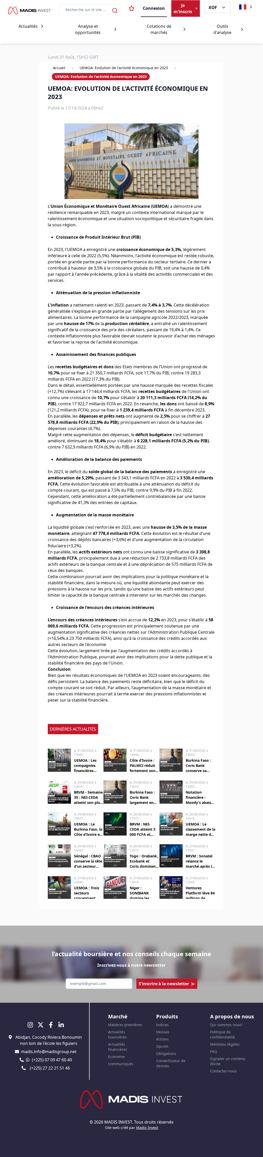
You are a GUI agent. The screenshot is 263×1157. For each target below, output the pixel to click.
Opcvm (162, 1046)
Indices (162, 1024)
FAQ (213, 1051)
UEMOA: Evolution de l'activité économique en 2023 (124, 67)
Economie (116, 1056)
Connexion (154, 8)
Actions (162, 1039)
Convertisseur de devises (170, 1063)
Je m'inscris (183, 8)
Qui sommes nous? (226, 1024)
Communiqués (120, 1063)
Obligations (166, 1053)
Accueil (59, 67)
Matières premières (125, 1024)
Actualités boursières (117, 1034)
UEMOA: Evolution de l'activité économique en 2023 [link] (101, 76)
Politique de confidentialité (222, 1034)
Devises (162, 1031)
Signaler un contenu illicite (227, 1061)
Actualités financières (117, 1047)
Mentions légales (225, 1044)
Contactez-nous (223, 1071)
